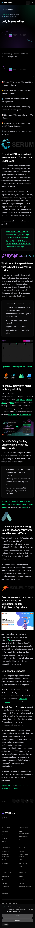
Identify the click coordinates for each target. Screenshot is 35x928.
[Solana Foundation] (17, 813)
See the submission (8, 501)
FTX (17, 400)
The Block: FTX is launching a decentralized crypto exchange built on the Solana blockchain (17, 234)
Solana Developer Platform (24, 855)
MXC (12, 403)
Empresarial (5, 851)
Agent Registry (23, 863)
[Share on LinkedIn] (23, 801)
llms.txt (21, 876)
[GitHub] (17, 903)
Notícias (4, 890)
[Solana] (6, 3)
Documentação (23, 836)
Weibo (15, 789)
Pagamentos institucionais (6, 855)
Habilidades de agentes (25, 886)
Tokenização (5, 860)
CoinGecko (12, 415)
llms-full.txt (22, 880)
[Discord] (10, 903)
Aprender (4, 838)
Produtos (21, 851)
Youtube (25, 785)
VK (10, 789)
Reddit (18, 785)
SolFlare (9, 640)
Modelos (21, 840)
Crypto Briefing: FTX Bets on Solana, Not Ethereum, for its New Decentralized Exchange (18, 244)
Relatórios (5, 863)
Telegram (11, 785)
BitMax (22, 400)
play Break (25, 507)
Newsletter (5, 893)
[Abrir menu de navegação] (32, 3)
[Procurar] (28, 3)
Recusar (17, 916)
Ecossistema (5, 876)
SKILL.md (21, 883)
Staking (4, 841)
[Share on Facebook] (18, 801)
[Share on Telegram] (27, 801)
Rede (3, 880)
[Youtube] (3, 903)
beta (25, 699)
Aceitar (17, 920)
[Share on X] (14, 801)
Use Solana (5, 831)
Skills (20, 866)
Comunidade (5, 886)
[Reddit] (13, 903)
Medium (5, 789)
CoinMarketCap (25, 415)
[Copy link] (32, 801)
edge (21, 699)
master (7, 702)
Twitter (4, 785)
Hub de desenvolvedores (24, 832)
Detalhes (5, 924)
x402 (20, 860)
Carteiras (4, 835)
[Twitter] (6, 903)
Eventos (4, 883)
